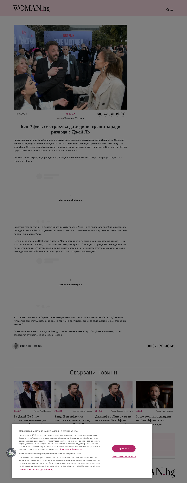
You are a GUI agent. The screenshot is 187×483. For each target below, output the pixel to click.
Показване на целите (124, 456)
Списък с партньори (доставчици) (36, 469)
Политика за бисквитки (70, 449)
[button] (11, 452)
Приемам (123, 448)
